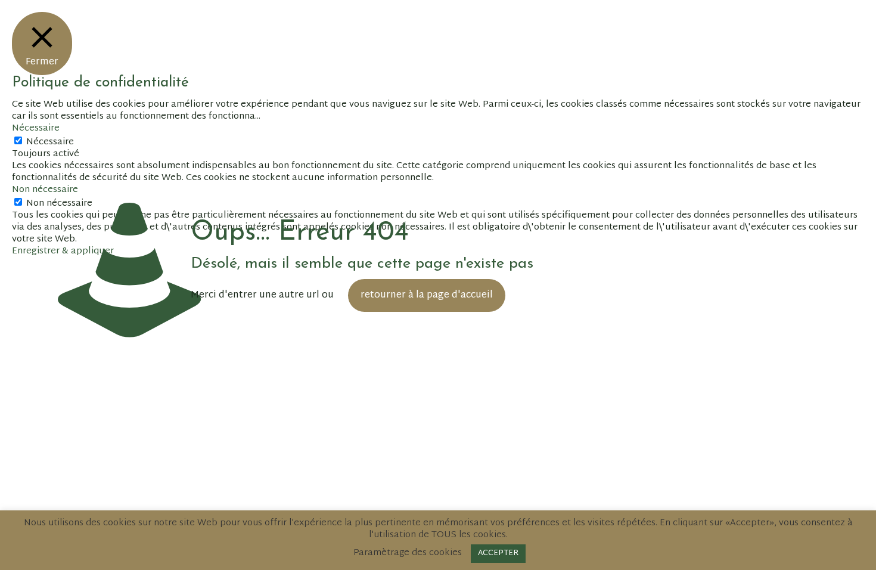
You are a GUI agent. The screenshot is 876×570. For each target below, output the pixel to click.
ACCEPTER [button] (498, 553)
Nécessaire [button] (36, 128)
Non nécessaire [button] (45, 190)
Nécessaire (50, 142)
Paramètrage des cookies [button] (407, 553)
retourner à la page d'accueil (427, 295)
